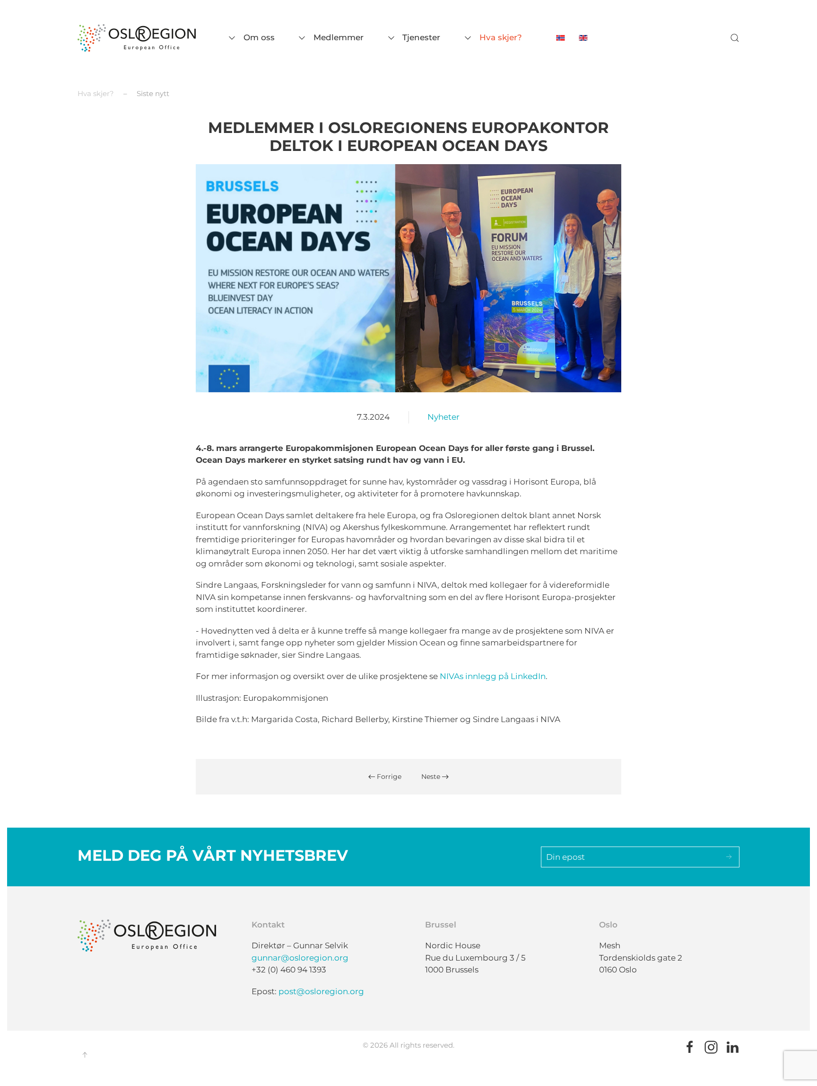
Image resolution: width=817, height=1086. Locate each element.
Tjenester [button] (421, 37)
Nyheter (443, 417)
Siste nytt (153, 93)
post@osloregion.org (321, 991)
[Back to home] (137, 38)
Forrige (388, 776)
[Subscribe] (729, 857)
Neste (431, 776)
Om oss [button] (259, 37)
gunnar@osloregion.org (300, 957)
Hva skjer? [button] (500, 37)
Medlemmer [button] (338, 37)
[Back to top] (85, 1055)
